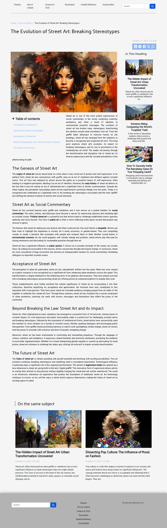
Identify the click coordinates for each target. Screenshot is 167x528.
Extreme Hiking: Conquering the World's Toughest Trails (139, 126)
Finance (17, 4)
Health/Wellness (88, 4)
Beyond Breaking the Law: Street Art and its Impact (37, 142)
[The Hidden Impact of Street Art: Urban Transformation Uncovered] (139, 67)
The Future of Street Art (24, 148)
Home (13, 23)
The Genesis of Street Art (25, 125)
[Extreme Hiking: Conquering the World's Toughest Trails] (139, 112)
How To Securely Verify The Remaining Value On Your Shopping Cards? (139, 168)
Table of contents (28, 119)
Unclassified (108, 4)
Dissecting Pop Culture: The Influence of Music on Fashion (118, 454)
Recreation (70, 4)
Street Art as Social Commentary (28, 130)
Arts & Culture (30, 6)
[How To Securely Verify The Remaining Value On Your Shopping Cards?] (139, 154)
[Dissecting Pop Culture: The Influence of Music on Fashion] (119, 429)
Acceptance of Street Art (25, 136)
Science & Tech (49, 6)
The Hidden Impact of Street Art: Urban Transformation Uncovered (139, 83)
